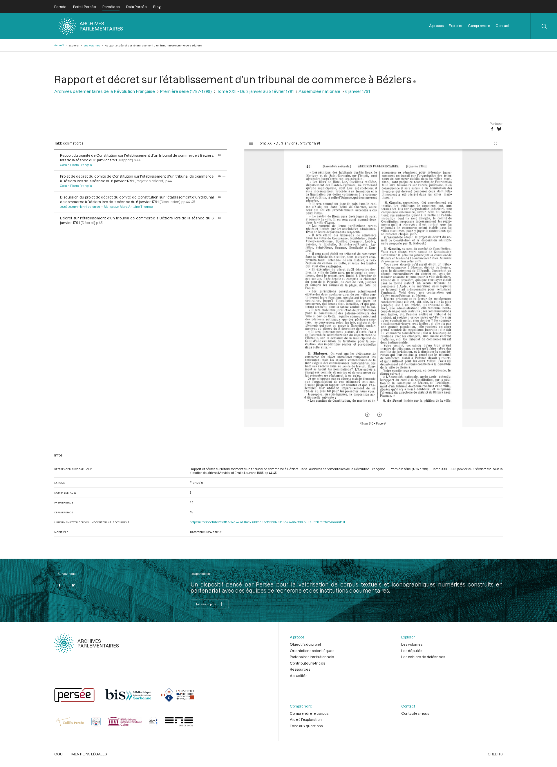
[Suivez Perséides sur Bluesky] (73, 585)
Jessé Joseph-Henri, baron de (80, 206)
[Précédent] (367, 415)
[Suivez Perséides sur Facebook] (59, 585)
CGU (58, 754)
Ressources (300, 669)
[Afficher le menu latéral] (251, 143)
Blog (156, 7)
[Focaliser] (224, 155)
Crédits (495, 754)
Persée (60, 7)
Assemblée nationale (319, 91)
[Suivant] (379, 415)
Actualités (298, 676)
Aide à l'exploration (306, 719)
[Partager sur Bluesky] (499, 129)
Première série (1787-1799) (186, 91)
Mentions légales (89, 754)
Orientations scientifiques (312, 651)
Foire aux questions (306, 726)
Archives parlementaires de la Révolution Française (104, 91)
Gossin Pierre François (76, 165)
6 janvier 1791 (357, 91)
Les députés (411, 651)
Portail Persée (84, 7)
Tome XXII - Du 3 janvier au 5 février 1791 (255, 91)
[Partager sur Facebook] (492, 129)
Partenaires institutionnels (312, 657)
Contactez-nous (415, 713)
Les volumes (92, 45)
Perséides (111, 7)
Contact (502, 26)
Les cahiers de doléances (423, 657)
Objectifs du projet (305, 644)
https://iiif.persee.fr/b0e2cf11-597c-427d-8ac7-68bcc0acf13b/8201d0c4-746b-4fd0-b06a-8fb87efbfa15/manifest (267, 522)
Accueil (59, 45)
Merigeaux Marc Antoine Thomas (128, 206)
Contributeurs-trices (307, 663)
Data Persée (136, 7)
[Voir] (414, 79)
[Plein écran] (495, 143)
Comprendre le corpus (309, 713)
